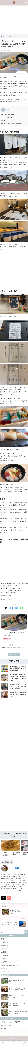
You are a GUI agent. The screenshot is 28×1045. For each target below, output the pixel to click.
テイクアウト (21, 647)
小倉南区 (11, 645)
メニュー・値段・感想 (7, 117)
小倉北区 (4, 942)
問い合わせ (25, 1043)
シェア (19, 1043)
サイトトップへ (14, 654)
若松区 (4, 958)
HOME (15, 1038)
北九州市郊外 (6, 962)
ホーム (3, 1043)
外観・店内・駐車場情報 (7, 114)
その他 (4, 968)
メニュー (8, 1043)
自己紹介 (3, 1028)
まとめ (3, 120)
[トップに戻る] (2, 1037)
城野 (11, 647)
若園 (7, 647)
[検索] (26, 932)
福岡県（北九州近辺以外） (9, 965)
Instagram (9, 900)
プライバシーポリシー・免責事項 (10, 1022)
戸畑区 (4, 948)
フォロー (14, 1043)
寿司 (15, 647)
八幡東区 (4, 952)
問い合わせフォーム (7, 1025)
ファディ (6, 971)
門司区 (4, 939)
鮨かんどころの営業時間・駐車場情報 (11, 123)
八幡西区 (4, 955)
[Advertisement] (14, 19)
